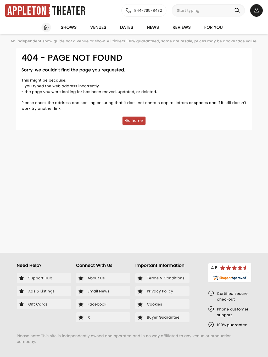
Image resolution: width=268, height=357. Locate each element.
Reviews (182, 27)
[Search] (238, 10)
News (153, 27)
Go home (134, 120)
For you (213, 27)
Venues (98, 27)
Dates (126, 27)
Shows (68, 27)
